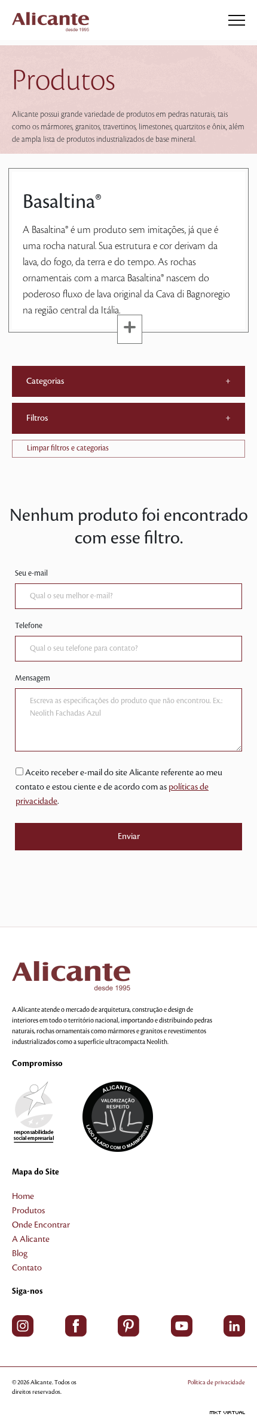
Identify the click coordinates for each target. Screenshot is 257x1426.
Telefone (28, 626)
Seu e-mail (31, 573)
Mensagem (32, 678)
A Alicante (31, 1239)
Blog (19, 1254)
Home (23, 1196)
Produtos (28, 1211)
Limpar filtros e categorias (68, 448)
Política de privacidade (216, 1382)
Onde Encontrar (41, 1225)
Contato (27, 1268)
